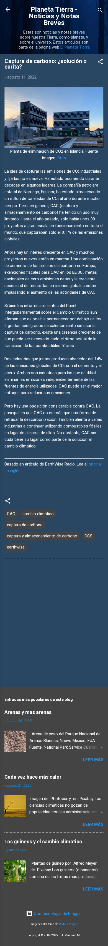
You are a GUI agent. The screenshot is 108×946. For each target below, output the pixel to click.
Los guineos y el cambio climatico (43, 841)
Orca (61, 157)
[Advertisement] (54, 624)
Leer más (93, 759)
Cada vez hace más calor (32, 777)
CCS (88, 536)
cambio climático (38, 513)
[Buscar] (100, 11)
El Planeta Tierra (75, 47)
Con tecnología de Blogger (57, 913)
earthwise (16, 547)
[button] (100, 62)
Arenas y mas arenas (28, 712)
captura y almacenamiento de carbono (42, 536)
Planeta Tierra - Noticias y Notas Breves (54, 16)
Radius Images (69, 924)
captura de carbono (25, 524)
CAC (11, 513)
